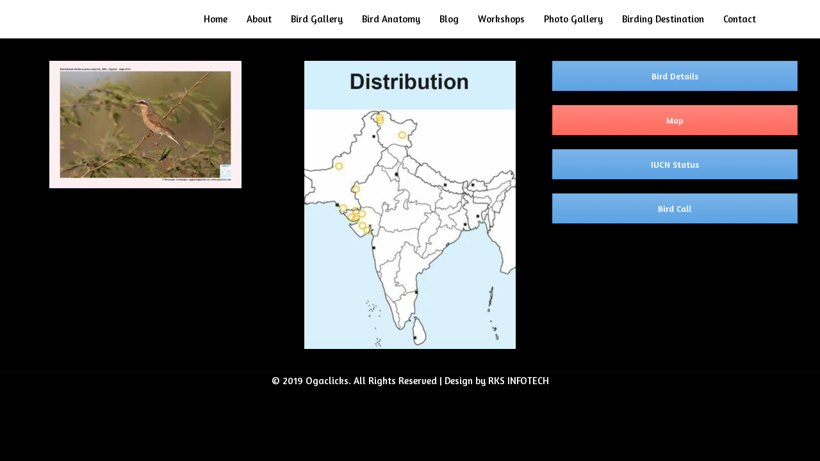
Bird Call (674, 208)
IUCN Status (675, 164)
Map (675, 120)
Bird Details (675, 75)
